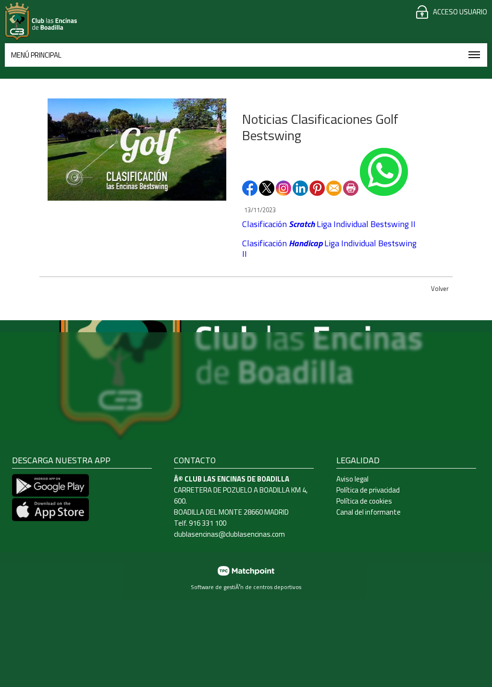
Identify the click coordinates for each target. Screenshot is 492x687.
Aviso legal (352, 478)
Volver (440, 288)
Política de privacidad (368, 489)
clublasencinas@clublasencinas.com (229, 534)
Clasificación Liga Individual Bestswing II (329, 223)
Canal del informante (368, 512)
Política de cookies (364, 500)
